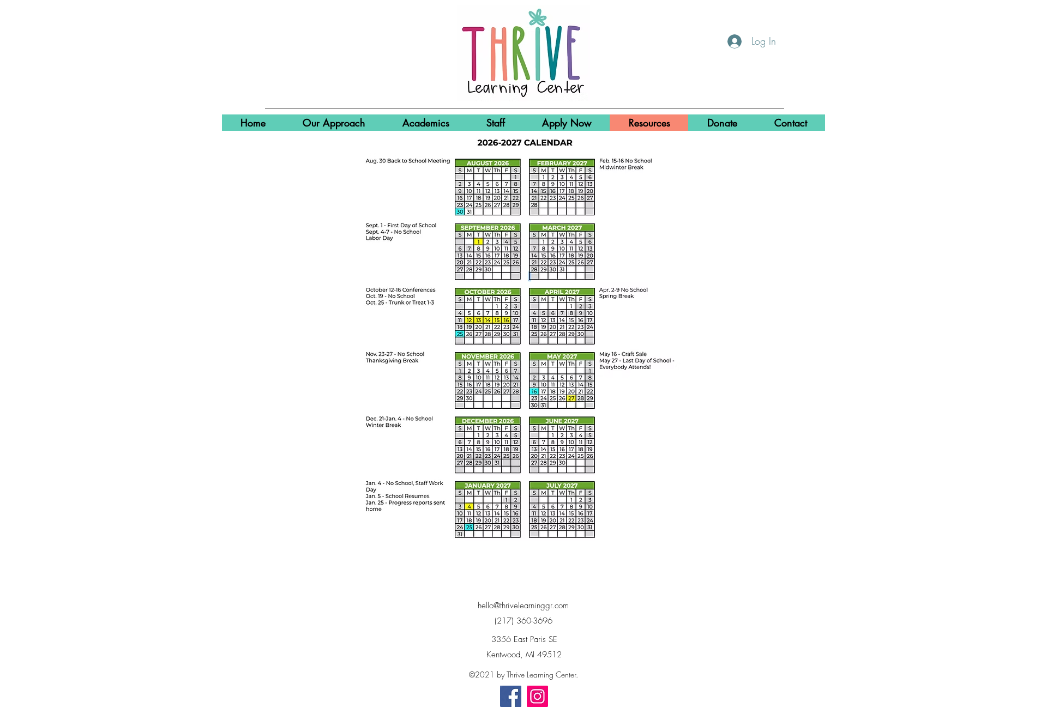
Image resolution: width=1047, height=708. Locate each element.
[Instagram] (537, 696)
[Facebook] (510, 696)
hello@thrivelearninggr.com (523, 605)
